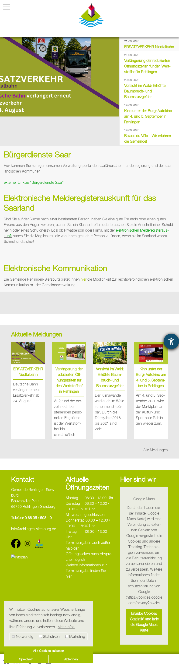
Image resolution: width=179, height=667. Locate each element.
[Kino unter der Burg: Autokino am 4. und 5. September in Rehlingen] (151, 353)
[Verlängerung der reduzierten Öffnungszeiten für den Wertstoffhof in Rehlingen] (69, 353)
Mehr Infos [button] (66, 627)
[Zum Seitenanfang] (171, 658)
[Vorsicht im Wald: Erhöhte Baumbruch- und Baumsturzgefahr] (110, 353)
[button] (144, 622)
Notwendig (24, 636)
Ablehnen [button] (71, 659)
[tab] (149, 44)
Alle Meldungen (155, 450)
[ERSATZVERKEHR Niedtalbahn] (59, 76)
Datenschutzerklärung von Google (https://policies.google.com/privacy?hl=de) (144, 591)
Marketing (76, 636)
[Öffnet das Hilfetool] (171, 341)
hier (84, 279)
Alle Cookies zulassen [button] (48, 651)
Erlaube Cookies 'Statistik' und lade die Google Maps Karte (144, 621)
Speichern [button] (26, 659)
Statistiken (51, 636)
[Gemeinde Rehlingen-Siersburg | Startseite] (91, 15)
